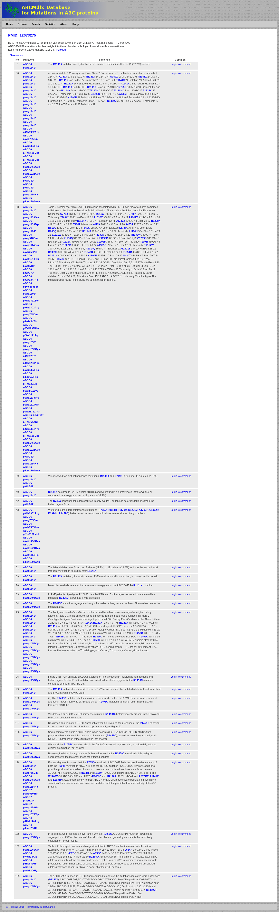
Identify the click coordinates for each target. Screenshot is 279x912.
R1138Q (68, 238)
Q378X (64, 214)
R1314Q (90, 248)
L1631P (57, 779)
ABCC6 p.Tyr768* (33, 415)
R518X (100, 214)
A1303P (123, 94)
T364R (77, 224)
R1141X (57, 64)
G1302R (95, 94)
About (63, 24)
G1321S (126, 248)
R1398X (155, 220)
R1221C (147, 90)
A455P (129, 224)
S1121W (56, 234)
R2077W (143, 776)
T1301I (144, 241)
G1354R (127, 252)
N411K (96, 224)
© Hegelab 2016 (15, 906)
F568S (86, 227)
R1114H (65, 90)
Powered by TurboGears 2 (40, 906)
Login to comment (181, 64)
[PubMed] (61, 49)
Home (9, 24)
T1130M (93, 90)
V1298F (101, 241)
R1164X (81, 220)
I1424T (127, 255)
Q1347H (88, 252)
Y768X (64, 217)
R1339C (53, 252)
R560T (61, 766)
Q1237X (120, 220)
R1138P (103, 238)
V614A (128, 849)
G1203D (142, 238)
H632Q (71, 853)
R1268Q (94, 856)
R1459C (112, 101)
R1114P (86, 231)
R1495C (64, 597)
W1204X (53, 776)
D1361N (53, 255)
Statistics (50, 24)
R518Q (52, 227)
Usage (75, 24)
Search (35, 24)
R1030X (98, 217)
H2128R (111, 776)
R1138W (136, 234)
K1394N (72, 97)
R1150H (99, 772)
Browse (22, 24)
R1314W (149, 245)
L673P (123, 227)
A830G (97, 853)
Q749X (63, 76)
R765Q (122, 87)
